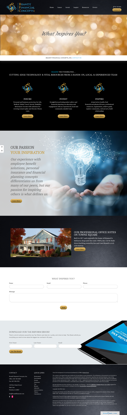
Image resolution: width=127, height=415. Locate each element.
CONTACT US (76, 58)
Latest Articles (38, 390)
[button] (60, 7)
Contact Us (117, 10)
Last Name (37, 343)
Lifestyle (36, 388)
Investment (37, 378)
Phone (85, 283)
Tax (35, 384)
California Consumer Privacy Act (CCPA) (100, 384)
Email (48, 283)
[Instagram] (2, 151)
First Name (13, 343)
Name (11, 283)
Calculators (37, 394)
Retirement (37, 376)
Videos (36, 392)
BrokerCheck (86, 372)
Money (36, 386)
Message (12, 292)
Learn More (16, 201)
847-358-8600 (118, 6)
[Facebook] (2, 147)
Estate (36, 380)
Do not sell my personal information (88, 386)
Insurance (37, 382)
